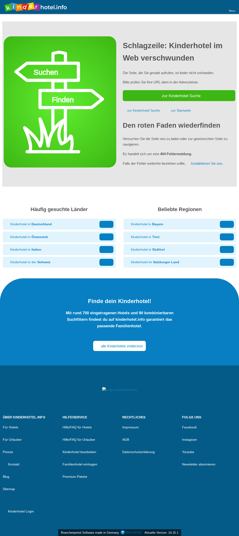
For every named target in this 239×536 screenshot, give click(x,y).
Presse (8, 452)
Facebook (189, 427)
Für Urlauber (12, 439)
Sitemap (9, 489)
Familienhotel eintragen (80, 464)
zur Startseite (181, 110)
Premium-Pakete (75, 476)
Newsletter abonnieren (198, 464)
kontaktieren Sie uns (206, 163)
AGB (125, 439)
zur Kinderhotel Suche (181, 95)
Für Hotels (10, 427)
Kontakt (13, 464)
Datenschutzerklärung (138, 452)
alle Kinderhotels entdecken (121, 346)
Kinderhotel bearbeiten (79, 452)
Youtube (188, 452)
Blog (6, 476)
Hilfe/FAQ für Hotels (77, 427)
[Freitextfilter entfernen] (218, 7)
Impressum (130, 427)
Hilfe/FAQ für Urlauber (79, 439)
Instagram (189, 439)
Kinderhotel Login (20, 511)
